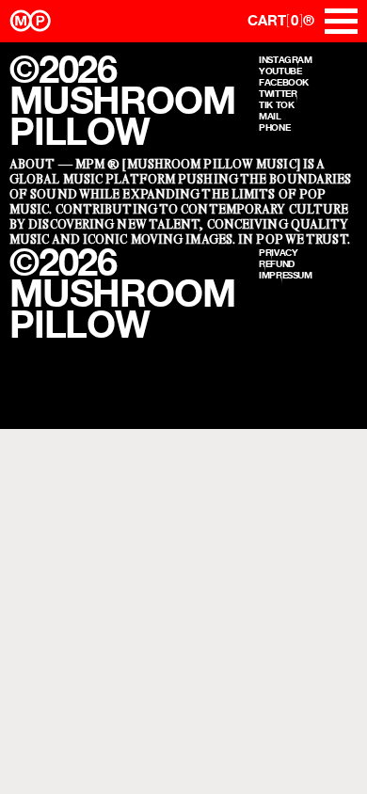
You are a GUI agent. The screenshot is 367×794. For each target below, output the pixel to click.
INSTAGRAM (285, 59)
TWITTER (277, 93)
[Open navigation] (341, 21)
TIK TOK (276, 104)
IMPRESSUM (285, 274)
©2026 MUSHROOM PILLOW (121, 100)
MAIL (270, 115)
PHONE (274, 127)
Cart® (280, 20)
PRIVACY (278, 252)
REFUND (277, 263)
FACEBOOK (284, 81)
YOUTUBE (280, 70)
